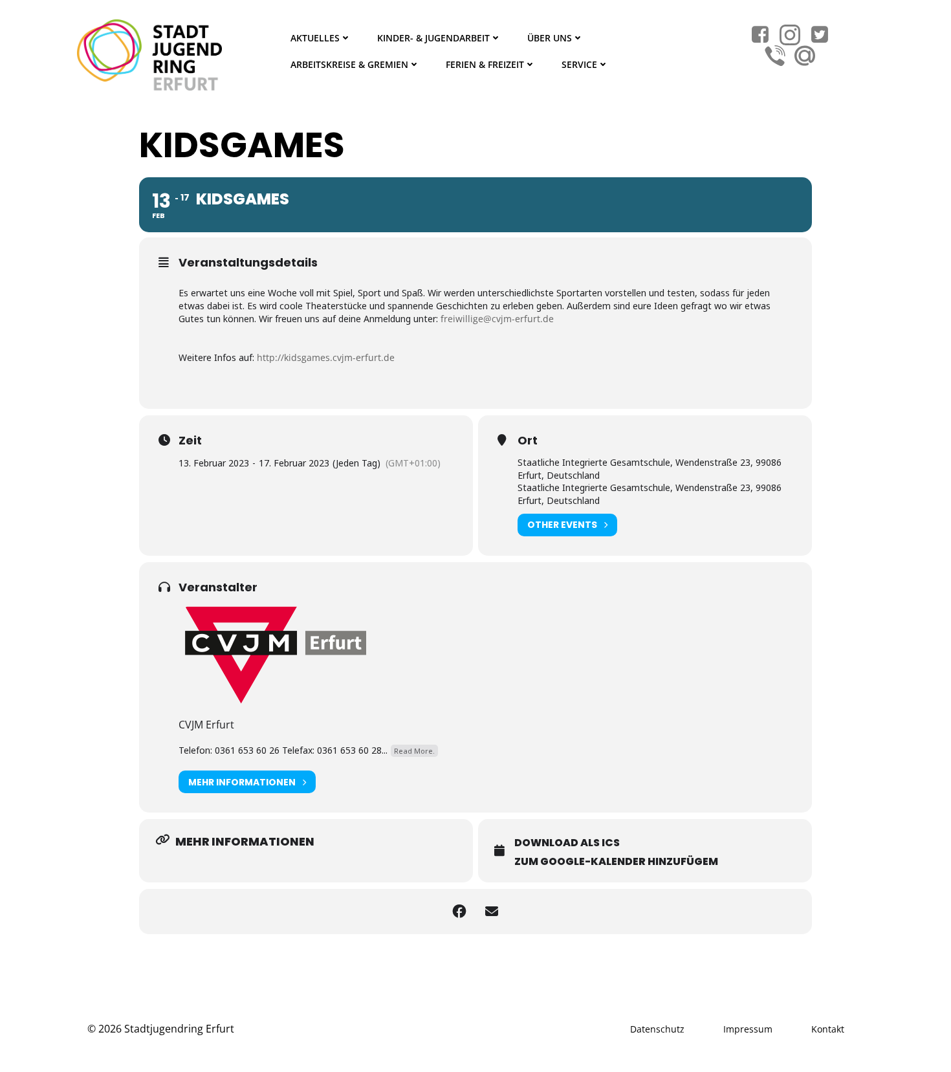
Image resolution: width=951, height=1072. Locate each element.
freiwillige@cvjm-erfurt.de (497, 318)
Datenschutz (657, 1029)
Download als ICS (567, 842)
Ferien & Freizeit (485, 64)
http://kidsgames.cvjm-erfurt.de (326, 357)
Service (579, 64)
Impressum (747, 1029)
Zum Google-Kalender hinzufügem (616, 861)
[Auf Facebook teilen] (459, 911)
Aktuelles (315, 38)
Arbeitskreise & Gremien (349, 64)
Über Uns (549, 38)
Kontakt (827, 1029)
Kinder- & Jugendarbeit (433, 38)
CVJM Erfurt (206, 724)
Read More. (414, 751)
